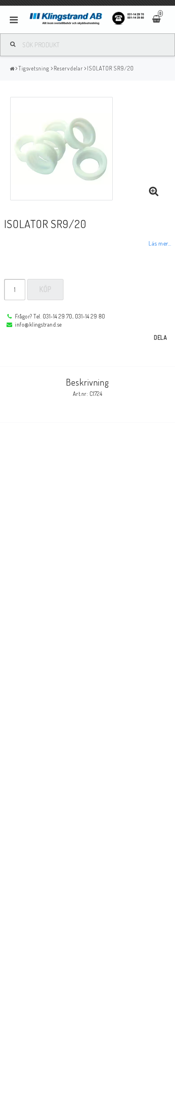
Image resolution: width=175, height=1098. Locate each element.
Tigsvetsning (33, 68)
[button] (154, 191)
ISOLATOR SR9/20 (110, 68)
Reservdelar (68, 68)
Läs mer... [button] (160, 243)
